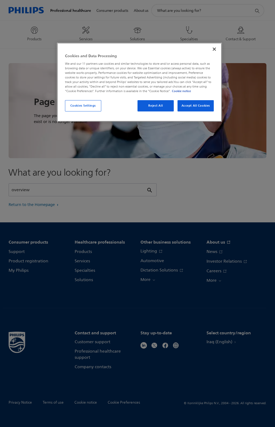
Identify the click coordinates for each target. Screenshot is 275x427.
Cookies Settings (83, 105)
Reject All (155, 105)
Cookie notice (181, 91)
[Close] (214, 49)
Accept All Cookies (196, 105)
